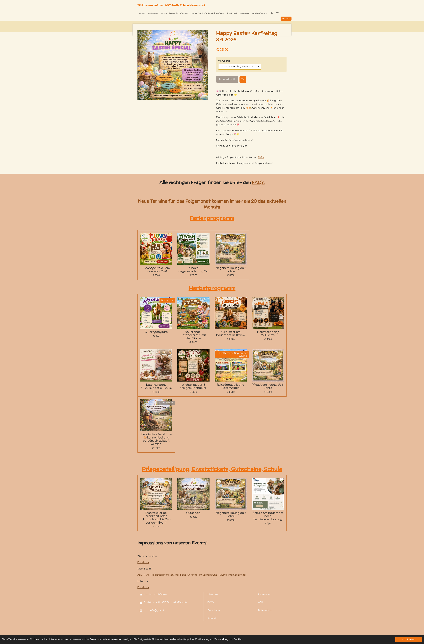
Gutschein (193, 513)
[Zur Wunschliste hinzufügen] (242, 79)
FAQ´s (261, 157)
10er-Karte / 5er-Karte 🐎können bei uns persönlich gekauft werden (156, 439)
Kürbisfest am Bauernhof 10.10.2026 (230, 333)
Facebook (143, 562)
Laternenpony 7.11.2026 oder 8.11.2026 (156, 386)
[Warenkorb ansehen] (277, 13)
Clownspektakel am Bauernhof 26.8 (156, 269)
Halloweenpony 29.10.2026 (268, 333)
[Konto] (271, 13)
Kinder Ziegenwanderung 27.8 (193, 269)
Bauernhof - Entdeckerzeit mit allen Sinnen (193, 335)
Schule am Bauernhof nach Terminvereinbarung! (268, 516)
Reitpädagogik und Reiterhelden (230, 386)
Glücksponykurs (156, 332)
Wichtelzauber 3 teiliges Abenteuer (193, 386)
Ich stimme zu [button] (408, 639)
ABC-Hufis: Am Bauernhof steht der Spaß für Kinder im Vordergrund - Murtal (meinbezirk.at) (191, 575)
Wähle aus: (224, 61)
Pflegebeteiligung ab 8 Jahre (230, 269)
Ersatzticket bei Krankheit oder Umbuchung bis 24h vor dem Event (156, 517)
